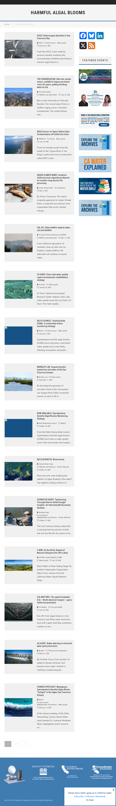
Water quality (61, 43)
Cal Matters (42, 607)
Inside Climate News (45, 188)
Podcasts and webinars (47, 467)
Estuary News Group (45, 464)
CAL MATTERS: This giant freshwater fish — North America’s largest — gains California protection (54, 600)
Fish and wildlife (56, 607)
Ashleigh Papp (43, 512)
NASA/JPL (42, 139)
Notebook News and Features (47, 517)
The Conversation (44, 92)
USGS (40, 43)
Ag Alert (41, 651)
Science (52, 139)
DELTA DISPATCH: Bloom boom (50, 459)
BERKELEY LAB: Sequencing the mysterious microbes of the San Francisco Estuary (51, 370)
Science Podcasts (63, 467)
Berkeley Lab (42, 377)
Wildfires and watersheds (48, 95)
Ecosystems (61, 188)
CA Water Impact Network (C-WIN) (50, 557)
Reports (63, 423)
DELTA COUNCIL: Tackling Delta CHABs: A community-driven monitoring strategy (51, 323)
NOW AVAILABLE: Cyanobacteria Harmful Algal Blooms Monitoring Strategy (52, 416)
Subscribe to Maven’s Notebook (89, 796)
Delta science (51, 43)
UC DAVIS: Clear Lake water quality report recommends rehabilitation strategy (52, 277)
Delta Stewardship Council (47, 423)
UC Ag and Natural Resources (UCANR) (52, 235)
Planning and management (57, 651)
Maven (41, 331)
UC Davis (41, 285)
